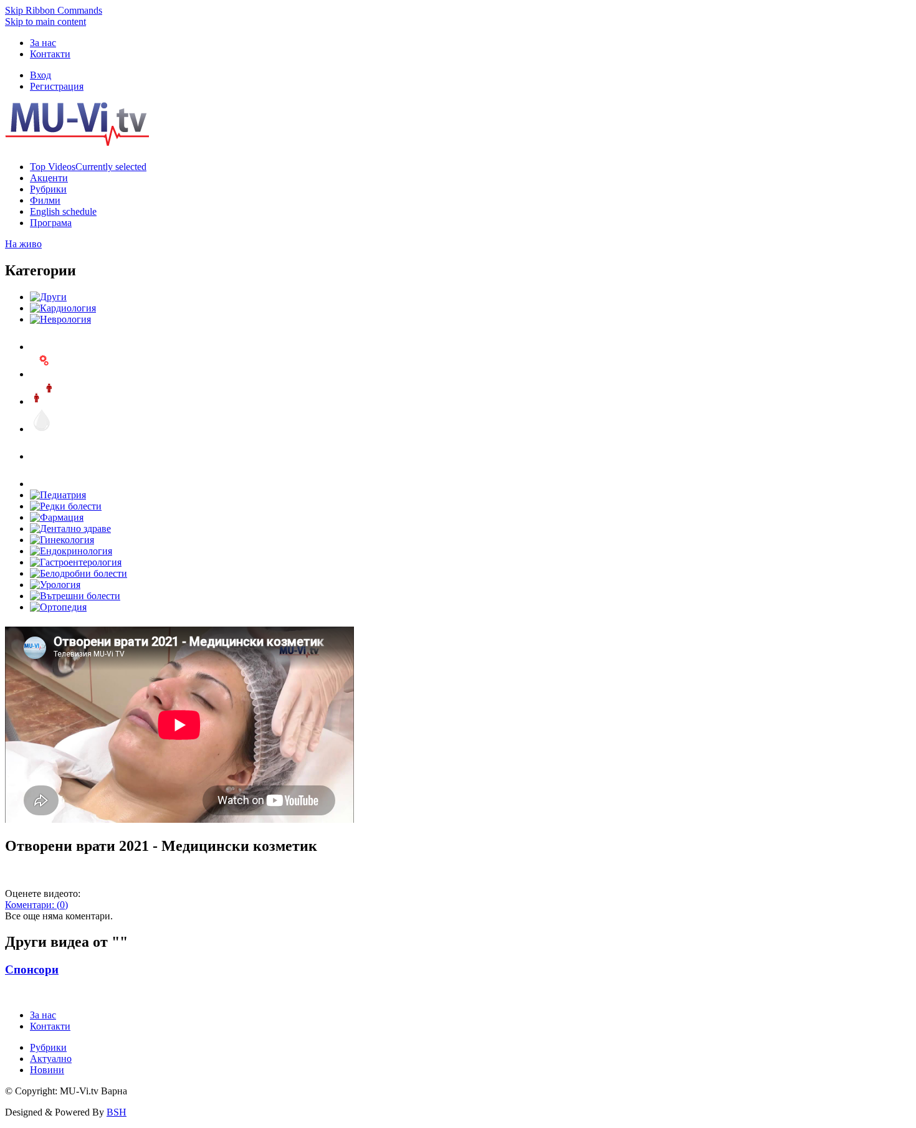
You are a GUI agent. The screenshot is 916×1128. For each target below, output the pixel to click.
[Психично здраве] (42, 374)
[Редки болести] (66, 506)
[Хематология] (42, 429)
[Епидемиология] (42, 401)
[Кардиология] (63, 308)
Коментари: (36, 904)
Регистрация (56, 86)
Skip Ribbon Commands (53, 10)
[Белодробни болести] (78, 573)
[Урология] (55, 584)
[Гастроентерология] (76, 562)
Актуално (51, 1058)
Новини (47, 1069)
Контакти (50, 54)
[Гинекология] (62, 539)
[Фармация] (56, 517)
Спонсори (32, 969)
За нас (43, 42)
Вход (40, 75)
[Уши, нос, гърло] (42, 346)
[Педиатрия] (58, 495)
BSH (116, 1112)
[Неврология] (60, 319)
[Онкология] (42, 456)
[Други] (48, 296)
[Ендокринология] (71, 551)
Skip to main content (45, 21)
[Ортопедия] (58, 607)
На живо (23, 244)
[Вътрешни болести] (75, 595)
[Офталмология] (42, 483)
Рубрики (48, 1047)
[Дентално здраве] (70, 528)
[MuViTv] (77, 142)
